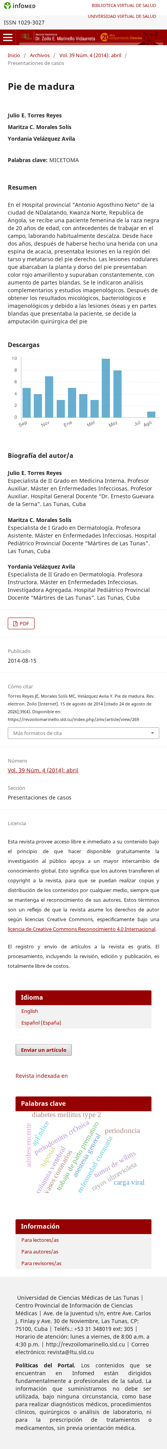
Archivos (40, 55)
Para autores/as (39, 1251)
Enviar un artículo (43, 1049)
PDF (24, 623)
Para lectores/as (40, 1239)
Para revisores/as (41, 1263)
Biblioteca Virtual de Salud (124, 5)
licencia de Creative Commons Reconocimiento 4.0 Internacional (81, 928)
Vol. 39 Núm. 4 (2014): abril (90, 55)
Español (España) (41, 1022)
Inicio (14, 55)
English (29, 1010)
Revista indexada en (42, 1075)
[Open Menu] (8, 37)
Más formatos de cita (37, 733)
